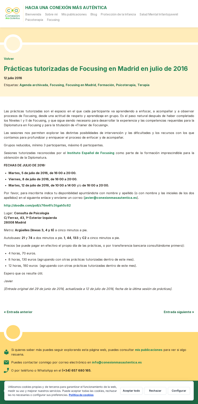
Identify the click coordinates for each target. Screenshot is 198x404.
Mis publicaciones (74, 14)
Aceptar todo (131, 390)
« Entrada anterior (18, 312)
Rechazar (155, 390)
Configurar (179, 390)
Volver (9, 59)
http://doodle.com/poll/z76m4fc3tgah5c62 (37, 205)
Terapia (143, 85)
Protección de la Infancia (118, 14)
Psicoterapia (34, 20)
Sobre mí (51, 14)
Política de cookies (81, 394)
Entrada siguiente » (179, 312)
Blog (93, 14)
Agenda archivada (34, 85)
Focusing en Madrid (81, 85)
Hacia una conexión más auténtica (66, 7)
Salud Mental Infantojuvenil (159, 14)
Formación (106, 85)
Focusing (53, 20)
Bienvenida (33, 14)
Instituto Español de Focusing (90, 153)
